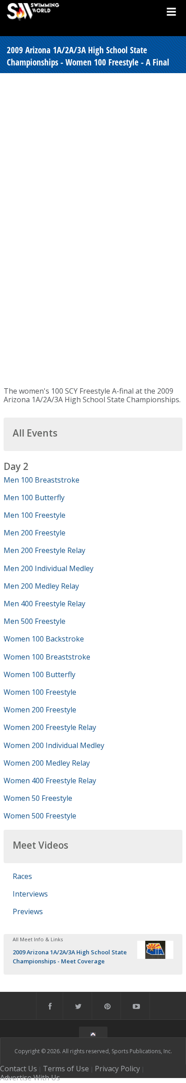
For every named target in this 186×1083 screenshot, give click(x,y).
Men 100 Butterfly (34, 497)
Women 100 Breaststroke (47, 657)
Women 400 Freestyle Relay (50, 781)
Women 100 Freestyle (40, 692)
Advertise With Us (30, 1078)
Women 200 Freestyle (40, 710)
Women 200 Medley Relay (47, 763)
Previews (28, 911)
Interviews (30, 894)
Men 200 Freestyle (34, 533)
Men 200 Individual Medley (48, 568)
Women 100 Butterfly (39, 674)
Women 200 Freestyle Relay (50, 727)
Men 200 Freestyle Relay (44, 550)
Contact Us (18, 1069)
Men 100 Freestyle (34, 515)
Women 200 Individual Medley (54, 745)
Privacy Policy (117, 1069)
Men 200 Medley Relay (41, 586)
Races (22, 876)
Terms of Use (66, 1069)
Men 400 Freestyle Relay (44, 604)
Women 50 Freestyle (38, 798)
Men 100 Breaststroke (41, 480)
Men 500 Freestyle (34, 621)
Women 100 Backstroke (44, 639)
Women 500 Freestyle (40, 816)
